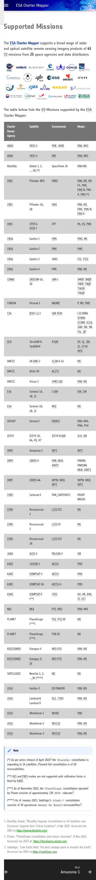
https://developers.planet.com (50, 841)
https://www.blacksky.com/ (32, 830)
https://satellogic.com (45, 851)
